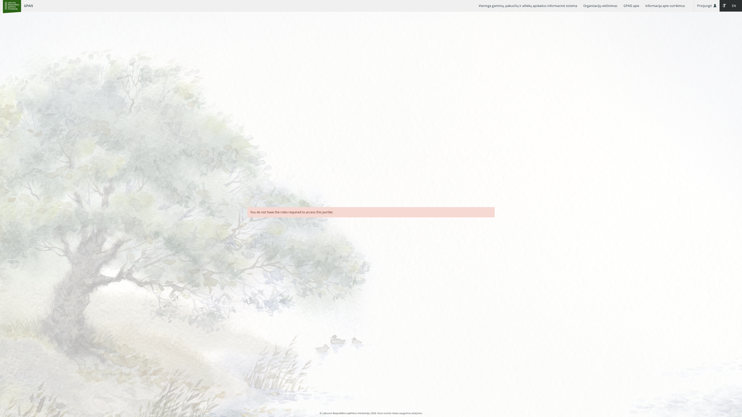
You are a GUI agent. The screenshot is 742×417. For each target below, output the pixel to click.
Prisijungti (705, 6)
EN (734, 6)
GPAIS (28, 6)
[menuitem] (528, 6)
